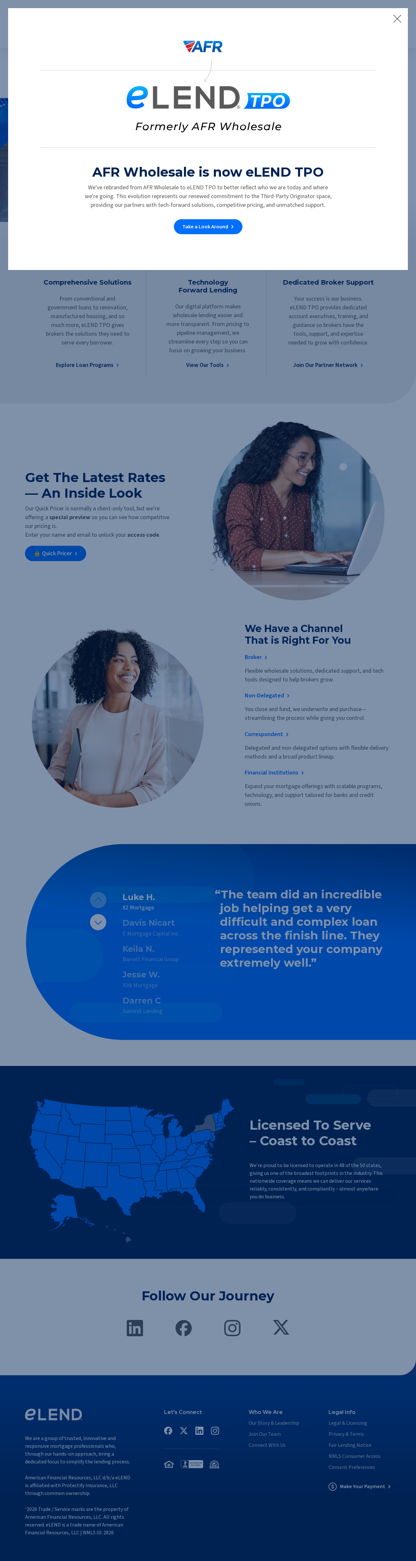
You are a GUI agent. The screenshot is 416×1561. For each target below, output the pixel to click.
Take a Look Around (205, 226)
